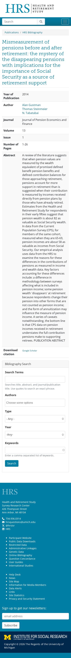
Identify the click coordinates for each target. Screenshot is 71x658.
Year (8, 427)
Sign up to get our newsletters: (24, 608)
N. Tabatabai (30, 113)
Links (12, 591)
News (12, 578)
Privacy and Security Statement (27, 598)
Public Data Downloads (22, 541)
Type (8, 411)
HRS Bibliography (32, 32)
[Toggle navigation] (65, 22)
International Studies (21, 565)
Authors (10, 395)
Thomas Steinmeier (35, 109)
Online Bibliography (20, 555)
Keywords (11, 443)
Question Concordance (22, 558)
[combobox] (21, 402)
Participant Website (20, 538)
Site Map (14, 581)
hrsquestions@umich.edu (21, 522)
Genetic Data (16, 551)
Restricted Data (18, 544)
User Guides (16, 562)
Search (11, 463)
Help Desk (15, 574)
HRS (8, 529)
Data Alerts (15, 588)
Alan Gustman (31, 105)
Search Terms (14, 372)
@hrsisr (10, 525)
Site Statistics (16, 595)
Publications (12, 32)
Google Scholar (29, 350)
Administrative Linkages (23, 548)
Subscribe (10, 625)
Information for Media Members (27, 585)
